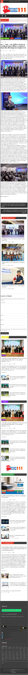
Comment (3, 302)
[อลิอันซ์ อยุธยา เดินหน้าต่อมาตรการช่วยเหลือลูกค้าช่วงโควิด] (13, 275)
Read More (3, 372)
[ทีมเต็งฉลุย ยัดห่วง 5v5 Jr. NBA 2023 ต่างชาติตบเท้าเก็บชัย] (13, 252)
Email (2, 319)
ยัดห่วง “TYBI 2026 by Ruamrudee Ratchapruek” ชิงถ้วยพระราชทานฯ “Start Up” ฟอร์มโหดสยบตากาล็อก (17, 576)
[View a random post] (25, 16)
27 (13, 658)
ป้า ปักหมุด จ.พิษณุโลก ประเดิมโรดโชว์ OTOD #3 (11, 590)
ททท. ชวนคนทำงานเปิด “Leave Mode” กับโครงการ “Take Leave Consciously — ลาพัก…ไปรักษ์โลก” (17, 378)
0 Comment (13, 50)
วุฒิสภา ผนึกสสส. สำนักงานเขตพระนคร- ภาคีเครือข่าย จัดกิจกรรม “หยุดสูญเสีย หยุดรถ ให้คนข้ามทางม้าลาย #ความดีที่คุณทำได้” (14, 211)
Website (2, 324)
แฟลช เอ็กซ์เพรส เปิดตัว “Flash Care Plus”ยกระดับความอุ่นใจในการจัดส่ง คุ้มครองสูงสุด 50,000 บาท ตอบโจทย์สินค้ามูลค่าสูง (14, 548)
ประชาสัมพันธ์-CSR (15, 353)
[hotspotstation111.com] (14, 9)
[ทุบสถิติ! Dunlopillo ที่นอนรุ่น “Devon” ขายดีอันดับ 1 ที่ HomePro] (12, 485)
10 (3, 654)
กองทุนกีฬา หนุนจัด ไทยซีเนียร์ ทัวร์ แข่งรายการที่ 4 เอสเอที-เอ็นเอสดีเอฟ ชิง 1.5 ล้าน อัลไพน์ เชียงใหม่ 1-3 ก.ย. (13, 360)
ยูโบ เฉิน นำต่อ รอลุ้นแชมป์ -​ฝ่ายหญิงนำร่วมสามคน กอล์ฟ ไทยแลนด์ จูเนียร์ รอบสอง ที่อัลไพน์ (17, 458)
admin (11, 241)
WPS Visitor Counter (8, 639)
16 (24, 654)
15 (21, 654)
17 (3, 656)
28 (17, 658)
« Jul (3, 663)
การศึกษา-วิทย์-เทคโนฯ (5, 38)
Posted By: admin (4, 50)
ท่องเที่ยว (3, 353)
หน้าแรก (11, 38)
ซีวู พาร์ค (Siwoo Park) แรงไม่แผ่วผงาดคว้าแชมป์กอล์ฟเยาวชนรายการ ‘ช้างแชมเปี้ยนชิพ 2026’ (18, 386)
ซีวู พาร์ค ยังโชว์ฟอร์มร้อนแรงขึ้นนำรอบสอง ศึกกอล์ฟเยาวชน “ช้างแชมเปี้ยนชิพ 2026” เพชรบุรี (17, 394)
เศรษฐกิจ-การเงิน (18, 38)
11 (6, 654)
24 (3, 658)
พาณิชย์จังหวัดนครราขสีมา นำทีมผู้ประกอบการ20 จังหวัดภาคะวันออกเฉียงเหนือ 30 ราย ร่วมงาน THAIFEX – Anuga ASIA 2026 (18, 584)
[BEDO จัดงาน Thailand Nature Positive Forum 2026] (5, 536)
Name (2, 315)
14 (17, 654)
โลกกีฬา (3, 355)
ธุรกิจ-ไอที (8, 353)
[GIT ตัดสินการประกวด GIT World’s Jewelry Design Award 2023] (13, 228)
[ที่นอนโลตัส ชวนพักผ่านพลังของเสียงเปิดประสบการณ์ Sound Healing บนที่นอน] (5, 521)
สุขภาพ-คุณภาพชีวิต (18, 490)
